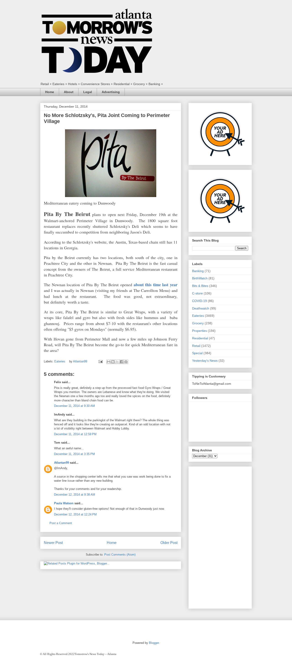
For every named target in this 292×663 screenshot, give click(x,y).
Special (197, 353)
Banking (198, 271)
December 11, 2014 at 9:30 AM (74, 406)
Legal (87, 92)
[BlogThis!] (113, 361)
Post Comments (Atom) (120, 554)
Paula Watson (63, 503)
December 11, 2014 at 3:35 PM (74, 454)
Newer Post (53, 543)
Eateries (59, 361)
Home (49, 92)
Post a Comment (61, 523)
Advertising (111, 92)
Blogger (154, 643)
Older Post (168, 543)
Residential (200, 338)
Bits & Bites (200, 286)
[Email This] (108, 361)
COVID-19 (199, 301)
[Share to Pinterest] (126, 361)
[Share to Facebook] (121, 361)
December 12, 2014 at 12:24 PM (75, 514)
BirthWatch (200, 278)
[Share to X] (117, 361)
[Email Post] (100, 361)
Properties (199, 331)
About (68, 92)
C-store (197, 293)
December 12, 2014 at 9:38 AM (74, 494)
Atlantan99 (80, 361)
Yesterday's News (205, 360)
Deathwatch (200, 308)
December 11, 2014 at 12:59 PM (75, 434)
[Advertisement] (220, 536)
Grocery (198, 323)
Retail (196, 346)
